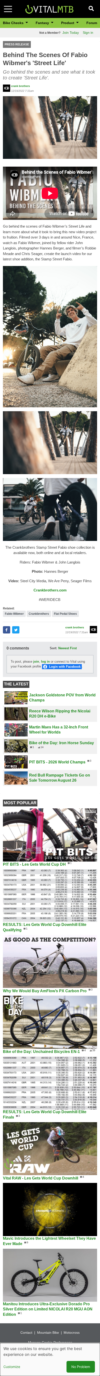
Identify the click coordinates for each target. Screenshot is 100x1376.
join (36, 661)
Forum (91, 23)
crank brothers (20, 86)
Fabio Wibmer (14, 613)
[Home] (49, 9)
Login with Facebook (65, 666)
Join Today (70, 32)
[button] (50, 127)
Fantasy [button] (43, 23)
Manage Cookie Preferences (50, 1342)
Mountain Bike (48, 1332)
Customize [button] (11, 1367)
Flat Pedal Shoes (65, 613)
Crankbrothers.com (50, 590)
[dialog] (50, 1359)
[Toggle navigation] (8, 9)
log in (45, 661)
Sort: (53, 648)
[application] (50, 193)
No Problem (80, 1367)
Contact (26, 1332)
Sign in (88, 32)
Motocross (72, 1332)
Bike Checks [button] (14, 23)
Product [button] (68, 23)
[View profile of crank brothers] (6, 88)
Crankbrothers (39, 613)
